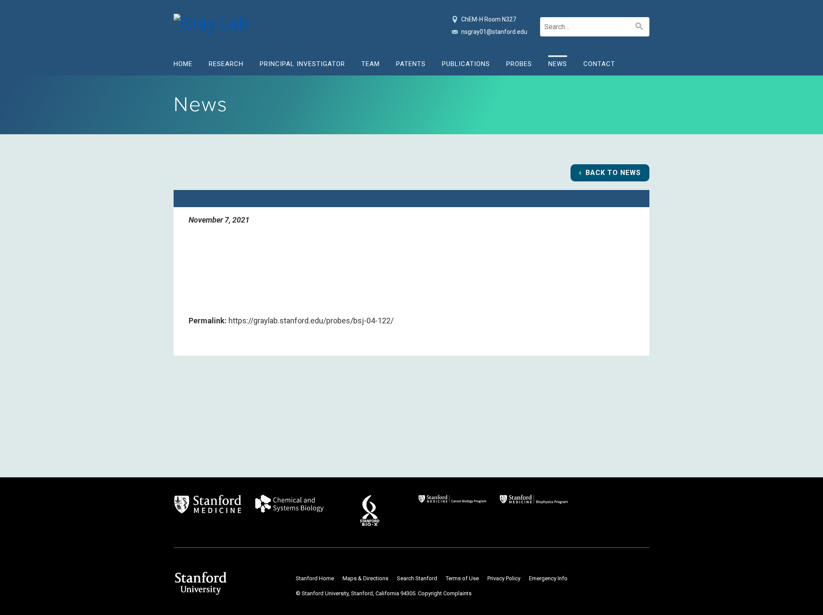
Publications (466, 64)
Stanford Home (315, 578)
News (557, 64)
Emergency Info (548, 578)
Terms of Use (462, 578)
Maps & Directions (365, 578)
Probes (519, 64)
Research (226, 64)
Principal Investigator (302, 64)
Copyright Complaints (445, 593)
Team (370, 64)
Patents (411, 64)
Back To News (613, 173)
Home (183, 64)
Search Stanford (417, 578)
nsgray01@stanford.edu (494, 31)
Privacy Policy (503, 578)
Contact (599, 64)
